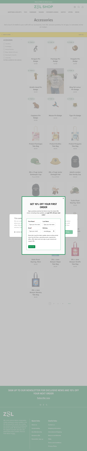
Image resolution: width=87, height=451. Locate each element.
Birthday (45, 228)
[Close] (63, 198)
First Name (31, 221)
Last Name (46, 221)
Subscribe (31, 246)
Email (30, 228)
